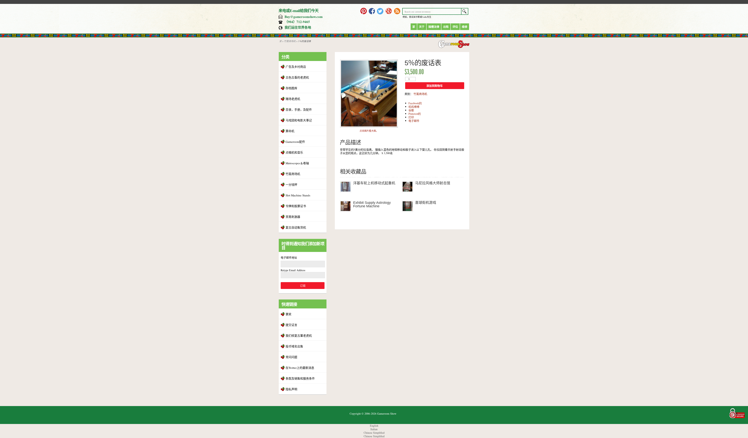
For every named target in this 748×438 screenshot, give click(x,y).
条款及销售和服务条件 (300, 378)
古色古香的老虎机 (297, 77)
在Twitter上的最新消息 (300, 368)
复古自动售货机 (296, 227)
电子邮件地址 (289, 257)
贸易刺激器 (293, 217)
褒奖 (288, 314)
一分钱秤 (291, 184)
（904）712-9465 (297, 21)
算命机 (290, 131)
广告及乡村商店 (296, 67)
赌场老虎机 (293, 99)
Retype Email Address (293, 270)
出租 (446, 27)
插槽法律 (433, 27)
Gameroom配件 (295, 142)
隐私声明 (291, 389)
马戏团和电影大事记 (299, 120)
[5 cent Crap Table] (369, 126)
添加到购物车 (434, 85)
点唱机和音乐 (294, 152)
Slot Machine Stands (298, 195)
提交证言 (291, 325)
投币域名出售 (294, 346)
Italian (374, 429)
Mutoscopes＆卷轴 (297, 163)
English (374, 425)
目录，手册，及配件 (299, 109)
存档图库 (291, 88)
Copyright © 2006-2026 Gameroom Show (373, 413)
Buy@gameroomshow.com (304, 16)
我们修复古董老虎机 (299, 335)
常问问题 (291, 357)
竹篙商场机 (290, 41)
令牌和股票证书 (296, 206)
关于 (421, 27)
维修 (464, 27)
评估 (455, 27)
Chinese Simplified (374, 432)
